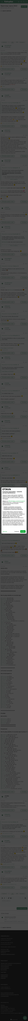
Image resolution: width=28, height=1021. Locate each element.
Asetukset (16, 531)
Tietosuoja (4, 531)
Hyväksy (23, 531)
